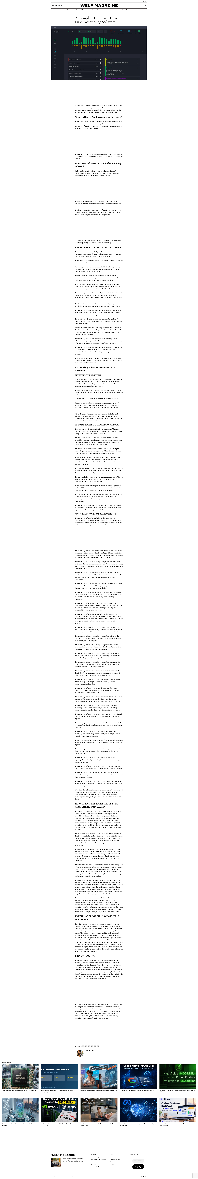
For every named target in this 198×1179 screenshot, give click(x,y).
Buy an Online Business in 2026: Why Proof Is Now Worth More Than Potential (177, 1124)
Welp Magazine (89, 1050)
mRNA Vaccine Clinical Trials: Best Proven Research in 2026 (58, 1090)
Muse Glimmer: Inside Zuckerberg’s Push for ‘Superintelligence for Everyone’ (138, 1124)
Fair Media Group (77, 1176)
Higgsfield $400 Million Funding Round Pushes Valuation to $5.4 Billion (177, 1091)
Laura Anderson (85, 1093)
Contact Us (93, 1162)
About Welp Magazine (96, 1157)
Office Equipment (114, 1157)
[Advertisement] (99, 93)
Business (112, 1162)
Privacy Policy (94, 1164)
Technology (113, 1164)
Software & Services (115, 1159)
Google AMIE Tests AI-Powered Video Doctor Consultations (98, 1124)
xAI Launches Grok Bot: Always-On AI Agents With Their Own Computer (19, 1124)
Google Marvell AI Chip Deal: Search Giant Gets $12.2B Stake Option (137, 1091)
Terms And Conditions (96, 1166)
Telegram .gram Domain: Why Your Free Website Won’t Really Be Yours (99, 1091)
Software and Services (81, 14)
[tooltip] (140, 1)
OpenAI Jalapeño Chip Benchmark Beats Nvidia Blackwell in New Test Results (19, 1091)
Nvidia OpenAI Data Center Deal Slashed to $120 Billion (57, 1124)
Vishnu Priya (5, 1093)
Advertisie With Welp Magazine (98, 1159)
